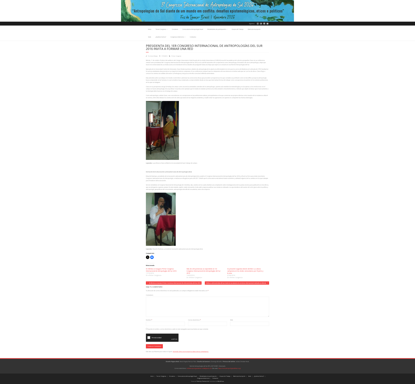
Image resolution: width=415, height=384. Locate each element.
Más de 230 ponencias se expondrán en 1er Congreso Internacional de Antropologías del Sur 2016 (203, 271)
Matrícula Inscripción (254, 29)
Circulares (175, 29)
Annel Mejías (154, 56)
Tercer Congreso (161, 29)
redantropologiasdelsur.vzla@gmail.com (199, 368)
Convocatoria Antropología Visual (192, 29)
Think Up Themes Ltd (202, 381)
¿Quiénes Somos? (160, 37)
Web (231, 320)
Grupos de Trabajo (237, 29)
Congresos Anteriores (177, 37)
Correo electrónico (194, 320)
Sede (149, 37)
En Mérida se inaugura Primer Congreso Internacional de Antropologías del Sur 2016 (161, 270)
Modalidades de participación (216, 29)
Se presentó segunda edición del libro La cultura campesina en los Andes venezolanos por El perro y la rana (245, 271)
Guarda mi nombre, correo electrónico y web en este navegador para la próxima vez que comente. (178, 329)
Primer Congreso (176, 56)
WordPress (221, 381)
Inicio (149, 29)
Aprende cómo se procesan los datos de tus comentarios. (191, 352)
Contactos (193, 37)
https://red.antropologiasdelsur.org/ (229, 368)
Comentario (149, 295)
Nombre (149, 320)
